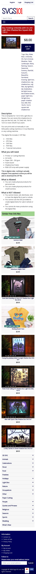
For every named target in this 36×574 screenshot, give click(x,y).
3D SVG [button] (5, 455)
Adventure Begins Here (18, 269)
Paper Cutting (7, 498)
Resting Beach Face (18, 329)
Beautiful (24, 75)
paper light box (26, 96)
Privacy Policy (7, 542)
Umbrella (28, 57)
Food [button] (4, 471)
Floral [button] (4, 467)
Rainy (32, 64)
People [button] (4, 502)
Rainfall (30, 70)
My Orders (6, 550)
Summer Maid (18, 240)
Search (30, 18)
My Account (7, 548)
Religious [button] (5, 509)
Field (30, 61)
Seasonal (24, 68)
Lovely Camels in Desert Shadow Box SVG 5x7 (18, 448)
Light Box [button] (5, 482)
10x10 (23, 105)
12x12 (28, 105)
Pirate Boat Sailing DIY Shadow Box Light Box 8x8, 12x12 (18, 389)
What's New (6, 525)
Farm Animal (28, 59)
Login (19, 2)
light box (31, 80)
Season (30, 66)
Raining (24, 66)
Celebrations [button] (7, 463)
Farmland (24, 77)
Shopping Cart (28, 2)
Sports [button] (4, 517)
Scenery (24, 70)
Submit (30, 563)
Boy (27, 54)
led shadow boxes (27, 93)
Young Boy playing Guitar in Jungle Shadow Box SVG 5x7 (18, 359)
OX (22, 59)
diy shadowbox (26, 89)
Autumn (24, 73)
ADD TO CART (28, 48)
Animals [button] (5, 459)
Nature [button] (5, 486)
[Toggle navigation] (4, 22)
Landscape (25, 64)
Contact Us (6, 537)
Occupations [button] (6, 490)
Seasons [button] (5, 513)
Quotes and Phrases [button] (9, 506)
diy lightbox (29, 87)
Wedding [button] (5, 521)
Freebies (5, 475)
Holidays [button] (5, 479)
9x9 (29, 103)
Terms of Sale (7, 539)
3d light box (25, 98)
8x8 (26, 103)
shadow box (25, 82)
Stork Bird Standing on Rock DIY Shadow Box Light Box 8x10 (18, 299)
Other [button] (4, 494)
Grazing (24, 80)
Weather (24, 61)
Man (23, 57)
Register (12, 2)
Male (31, 54)
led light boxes (26, 91)
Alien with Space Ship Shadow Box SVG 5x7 (18, 419)
